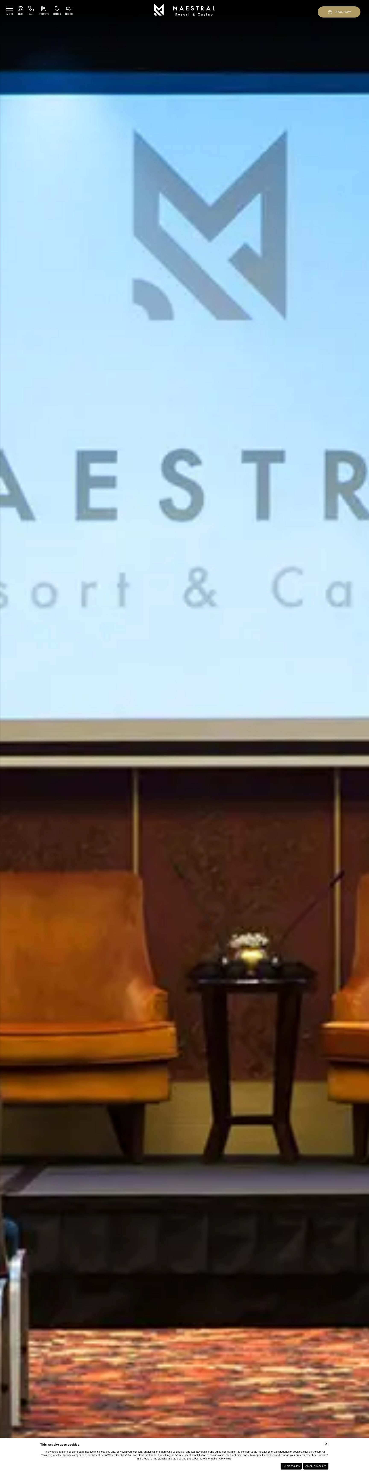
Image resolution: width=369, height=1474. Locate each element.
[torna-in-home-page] (184, 10)
